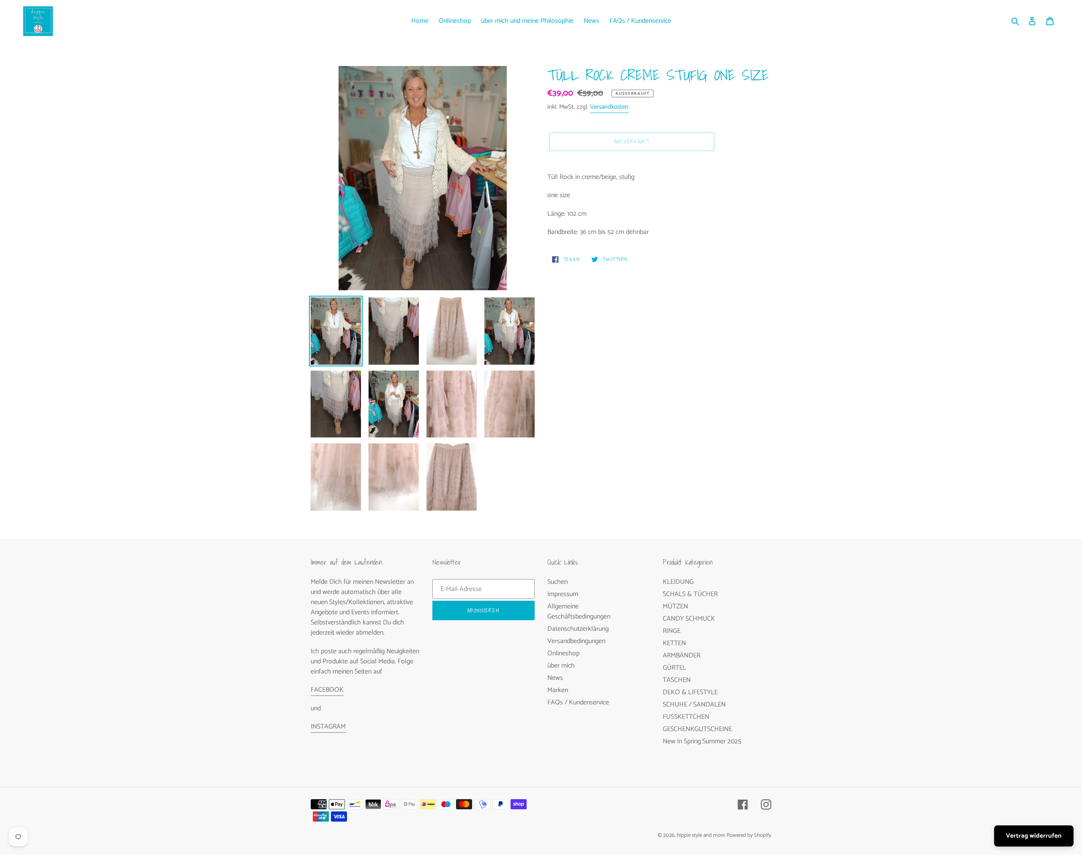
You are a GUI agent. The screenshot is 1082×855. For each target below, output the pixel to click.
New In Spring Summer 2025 (702, 741)
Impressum (562, 594)
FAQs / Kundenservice (578, 702)
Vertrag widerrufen (1034, 835)
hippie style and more (701, 835)
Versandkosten (609, 107)
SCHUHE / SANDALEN (694, 704)
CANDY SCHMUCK (689, 618)
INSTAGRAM (328, 726)
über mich (561, 665)
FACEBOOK (327, 690)
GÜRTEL (674, 668)
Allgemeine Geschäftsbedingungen (578, 611)
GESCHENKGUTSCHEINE (697, 729)
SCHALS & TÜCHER (690, 594)
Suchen (557, 582)
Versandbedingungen (576, 641)
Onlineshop (563, 653)
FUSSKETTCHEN (686, 717)
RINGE (671, 631)
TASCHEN (677, 680)
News (555, 678)
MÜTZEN (675, 606)
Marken (557, 690)
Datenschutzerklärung (578, 629)
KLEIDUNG (678, 582)
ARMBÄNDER (681, 655)
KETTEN (674, 643)
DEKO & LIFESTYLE (690, 692)
